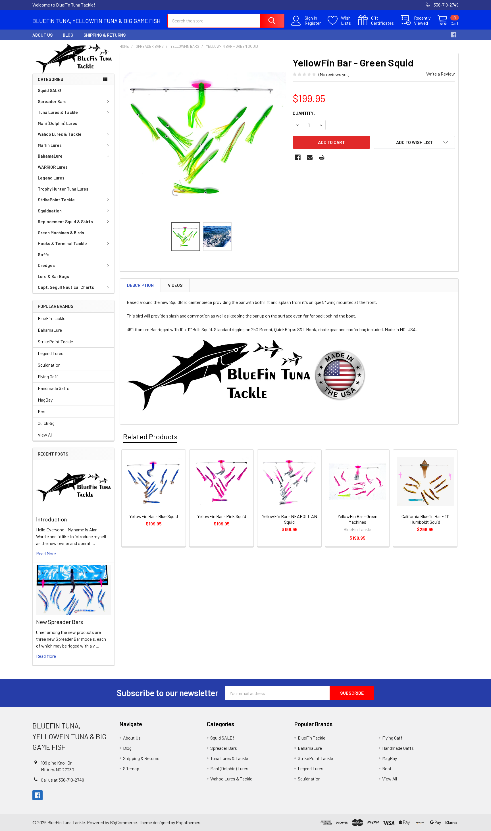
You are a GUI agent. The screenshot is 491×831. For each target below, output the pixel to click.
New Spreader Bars (59, 621)
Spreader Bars (52, 101)
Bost (42, 411)
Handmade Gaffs (53, 388)
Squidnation (50, 210)
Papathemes (188, 822)
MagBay (45, 399)
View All (45, 434)
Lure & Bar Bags (53, 276)
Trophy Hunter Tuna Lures (63, 188)
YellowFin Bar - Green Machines (357, 519)
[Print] (322, 157)
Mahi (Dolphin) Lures (57, 123)
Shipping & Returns (105, 34)
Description (140, 285)
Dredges (46, 265)
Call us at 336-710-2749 (62, 779)
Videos (175, 285)
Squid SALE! (49, 90)
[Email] (310, 157)
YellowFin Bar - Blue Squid (153, 516)
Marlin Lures (50, 145)
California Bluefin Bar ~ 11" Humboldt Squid (425, 519)
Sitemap (131, 768)
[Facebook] (453, 35)
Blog (68, 34)
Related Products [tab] (150, 436)
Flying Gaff (48, 376)
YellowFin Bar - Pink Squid (221, 516)
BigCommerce (123, 822)
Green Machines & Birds (61, 232)
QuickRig (46, 423)
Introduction (51, 519)
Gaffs (43, 254)
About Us (42, 34)
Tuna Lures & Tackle (58, 112)
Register (313, 23)
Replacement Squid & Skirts (65, 221)
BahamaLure (50, 155)
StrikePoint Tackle (56, 199)
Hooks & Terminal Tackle (62, 243)
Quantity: (304, 113)
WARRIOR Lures (53, 167)
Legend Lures (51, 177)
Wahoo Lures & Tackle (60, 134)
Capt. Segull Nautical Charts (66, 287)
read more (46, 553)
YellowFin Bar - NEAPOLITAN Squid (289, 519)
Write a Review (440, 73)
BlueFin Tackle (51, 318)
